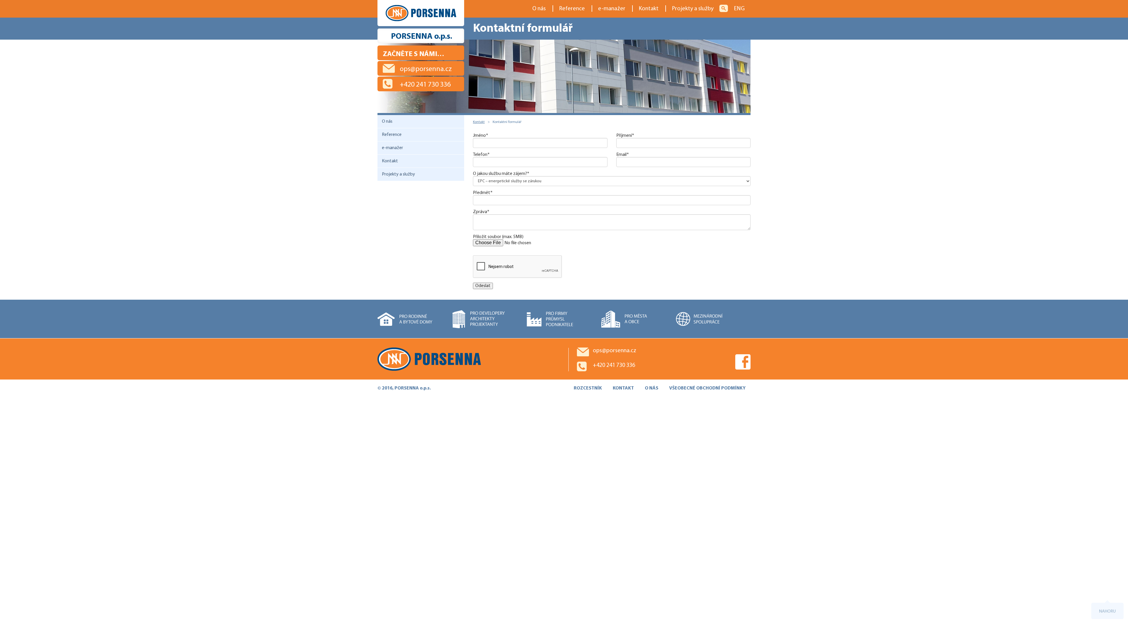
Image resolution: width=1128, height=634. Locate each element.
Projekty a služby (693, 9)
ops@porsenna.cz (426, 69)
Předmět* (483, 192)
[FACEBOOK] (743, 362)
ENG (739, 9)
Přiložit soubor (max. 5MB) (498, 237)
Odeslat (483, 286)
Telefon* (481, 154)
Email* (622, 154)
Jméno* (480, 135)
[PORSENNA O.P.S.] (468, 359)
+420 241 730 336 (425, 84)
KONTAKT (623, 388)
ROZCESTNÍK (588, 388)
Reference (572, 9)
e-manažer (611, 9)
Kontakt (649, 9)
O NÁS (651, 388)
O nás (539, 9)
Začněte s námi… (413, 54)
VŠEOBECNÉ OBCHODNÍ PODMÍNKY (707, 388)
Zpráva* (481, 212)
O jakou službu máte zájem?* (501, 173)
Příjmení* (625, 135)
